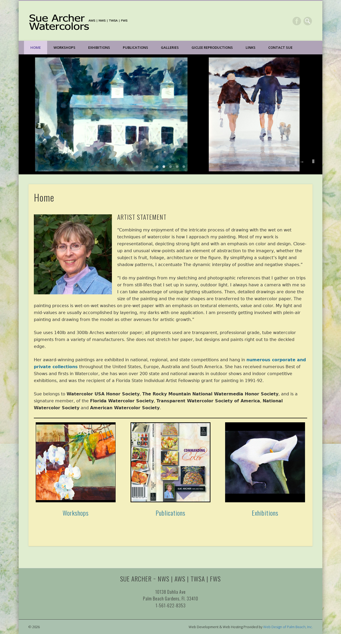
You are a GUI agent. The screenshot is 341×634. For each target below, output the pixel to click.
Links (250, 47)
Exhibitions (99, 47)
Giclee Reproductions (212, 47)
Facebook (297, 21)
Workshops (64, 47)
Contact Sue (280, 47)
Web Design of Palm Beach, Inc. (288, 626)
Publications (135, 47)
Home (35, 47)
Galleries (170, 47)
